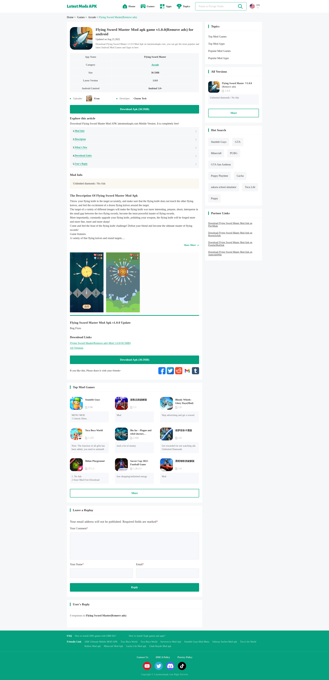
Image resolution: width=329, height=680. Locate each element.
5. (80, 164)
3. (80, 147)
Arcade (155, 65)
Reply (134, 587)
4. (82, 155)
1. (78, 131)
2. (79, 139)
